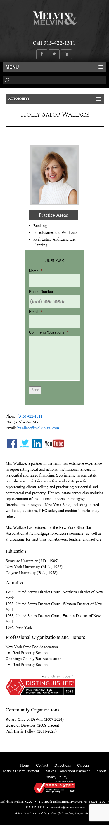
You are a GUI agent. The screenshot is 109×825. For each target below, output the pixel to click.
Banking (40, 226)
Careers (83, 766)
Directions (62, 766)
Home (25, 766)
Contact (42, 766)
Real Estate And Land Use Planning (54, 243)
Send (35, 390)
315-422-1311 (34, 807)
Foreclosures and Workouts (55, 233)
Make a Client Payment (21, 771)
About (101, 771)
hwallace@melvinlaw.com (38, 428)
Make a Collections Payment (68, 771)
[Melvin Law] (54, 23)
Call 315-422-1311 (54, 43)
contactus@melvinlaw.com (68, 807)
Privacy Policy (55, 777)
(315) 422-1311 (30, 417)
